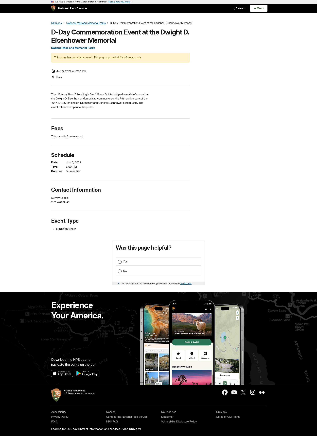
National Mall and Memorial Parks (73, 47)
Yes (125, 261)
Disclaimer (167, 416)
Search (240, 8)
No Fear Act (168, 412)
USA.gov (221, 412)
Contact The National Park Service (127, 416)
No (125, 271)
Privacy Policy (59, 416)
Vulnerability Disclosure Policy (179, 421)
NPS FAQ (112, 421)
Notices (110, 412)
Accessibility (58, 412)
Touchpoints (186, 283)
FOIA (54, 421)
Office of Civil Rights (228, 416)
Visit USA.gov (131, 429)
